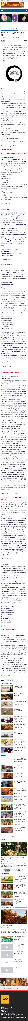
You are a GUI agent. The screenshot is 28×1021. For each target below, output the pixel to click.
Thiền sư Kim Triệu (5, 1)
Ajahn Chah (12, 1)
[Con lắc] (7, 735)
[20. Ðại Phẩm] (7, 970)
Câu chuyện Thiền (9, 680)
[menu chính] (2, 10)
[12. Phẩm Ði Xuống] (7, 947)
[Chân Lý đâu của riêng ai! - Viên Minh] (7, 902)
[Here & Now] (5, 1003)
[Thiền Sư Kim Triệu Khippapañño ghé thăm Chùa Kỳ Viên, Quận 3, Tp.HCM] (7, 776)
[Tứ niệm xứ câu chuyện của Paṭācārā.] (7, 830)
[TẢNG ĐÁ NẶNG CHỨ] (7, 688)
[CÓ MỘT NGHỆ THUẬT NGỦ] (7, 704)
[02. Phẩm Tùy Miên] (7, 954)
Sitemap (23, 1)
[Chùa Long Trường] (14, 916)
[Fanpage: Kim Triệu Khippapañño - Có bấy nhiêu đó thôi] (7, 807)
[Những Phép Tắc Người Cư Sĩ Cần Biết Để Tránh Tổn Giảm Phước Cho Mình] (7, 814)
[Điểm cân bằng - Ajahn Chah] (7, 799)
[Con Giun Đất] (7, 711)
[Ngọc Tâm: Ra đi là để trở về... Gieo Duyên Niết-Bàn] (7, 822)
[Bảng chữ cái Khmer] (7, 871)
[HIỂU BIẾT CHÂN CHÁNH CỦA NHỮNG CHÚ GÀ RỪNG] (7, 742)
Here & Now (18, 1)
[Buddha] (3, 975)
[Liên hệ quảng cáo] (14, 21)
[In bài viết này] (26, 40)
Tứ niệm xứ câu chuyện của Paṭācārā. (13, 45)
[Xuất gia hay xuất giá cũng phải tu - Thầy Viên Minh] (7, 791)
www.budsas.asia (12, 1008)
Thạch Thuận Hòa (10, 1011)
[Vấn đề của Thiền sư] (7, 696)
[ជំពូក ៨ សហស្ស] (7, 962)
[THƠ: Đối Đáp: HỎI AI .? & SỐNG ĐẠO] (7, 939)
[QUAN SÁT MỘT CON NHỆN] (7, 727)
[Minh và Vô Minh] (7, 768)
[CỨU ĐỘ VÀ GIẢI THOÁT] (7, 784)
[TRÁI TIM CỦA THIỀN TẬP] (7, 750)
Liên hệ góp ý (18, 989)
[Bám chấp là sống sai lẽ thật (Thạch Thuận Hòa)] (7, 760)
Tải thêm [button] (13, 836)
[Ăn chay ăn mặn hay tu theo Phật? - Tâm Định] (14, 849)
